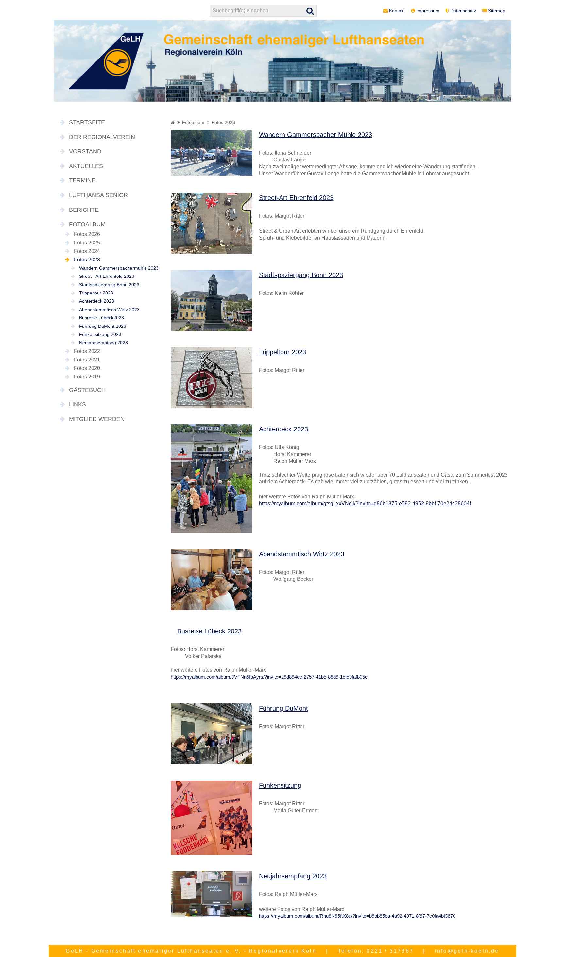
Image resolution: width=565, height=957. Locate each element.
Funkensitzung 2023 (100, 334)
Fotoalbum (87, 224)
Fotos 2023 (87, 259)
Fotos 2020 (87, 368)
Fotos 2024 (87, 251)
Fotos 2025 (87, 242)
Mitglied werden (97, 419)
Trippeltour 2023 (96, 292)
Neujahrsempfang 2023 (103, 342)
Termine (82, 180)
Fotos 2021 (87, 359)
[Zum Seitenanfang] (524, 927)
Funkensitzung (280, 785)
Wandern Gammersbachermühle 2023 (119, 268)
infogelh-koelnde (467, 951)
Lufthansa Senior (98, 195)
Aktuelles (86, 166)
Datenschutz (463, 10)
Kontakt (397, 10)
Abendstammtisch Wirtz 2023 (109, 309)
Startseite (87, 122)
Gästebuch (87, 390)
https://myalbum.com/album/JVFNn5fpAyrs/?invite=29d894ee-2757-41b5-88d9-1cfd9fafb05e (269, 677)
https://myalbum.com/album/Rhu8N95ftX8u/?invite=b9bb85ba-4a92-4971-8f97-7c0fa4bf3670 (357, 916)
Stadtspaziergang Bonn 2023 (109, 284)
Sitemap (496, 10)
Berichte (84, 210)
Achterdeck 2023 (96, 301)
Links (77, 404)
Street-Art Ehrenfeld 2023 (296, 197)
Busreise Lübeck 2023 (209, 631)
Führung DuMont (283, 708)
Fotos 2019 (87, 376)
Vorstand (85, 151)
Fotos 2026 (87, 234)
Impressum (427, 10)
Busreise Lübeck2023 (101, 317)
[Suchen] (310, 11)
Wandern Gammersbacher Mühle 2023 (315, 134)
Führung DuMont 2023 (102, 326)
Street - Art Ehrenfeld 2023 (106, 276)
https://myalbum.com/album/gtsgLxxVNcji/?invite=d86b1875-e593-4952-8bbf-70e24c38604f (365, 503)
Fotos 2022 (87, 351)
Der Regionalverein (102, 137)
